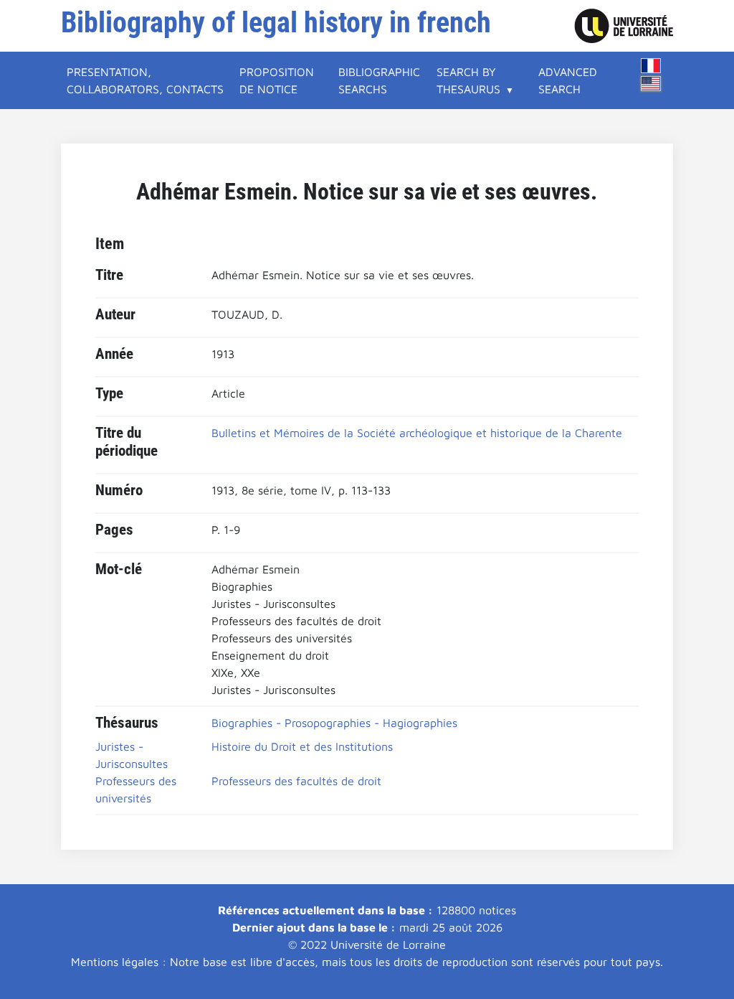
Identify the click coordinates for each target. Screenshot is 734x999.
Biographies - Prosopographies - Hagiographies (334, 722)
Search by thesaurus (468, 80)
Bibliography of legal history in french (276, 22)
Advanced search (567, 80)
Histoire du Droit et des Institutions (302, 746)
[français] (651, 65)
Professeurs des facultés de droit (296, 780)
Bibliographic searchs (379, 80)
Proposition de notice (276, 80)
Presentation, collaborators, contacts (145, 80)
